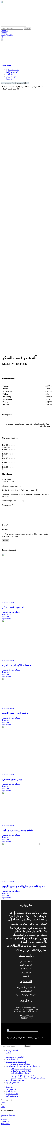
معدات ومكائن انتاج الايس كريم (23, 1075)
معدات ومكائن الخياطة (20, 1073)
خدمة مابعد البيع (26, 961)
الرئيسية (26, 976)
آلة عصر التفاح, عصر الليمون (15, 713)
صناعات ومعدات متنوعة (20, 1064)
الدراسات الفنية (26, 965)
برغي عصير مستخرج (12, 779)
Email (5, 529)
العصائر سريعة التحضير (32, 86)
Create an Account (8, 1115)
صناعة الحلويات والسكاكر (21, 1071)
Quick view (6, 619)
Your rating (7, 501)
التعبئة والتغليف (26, 991)
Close (3, 1102)
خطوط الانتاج (26, 969)
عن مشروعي (26, 972)
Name (5, 525)
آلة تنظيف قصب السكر (13, 607)
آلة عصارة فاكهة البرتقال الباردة (17, 665)
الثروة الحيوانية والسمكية (26, 995)
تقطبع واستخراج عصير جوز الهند (17, 830)
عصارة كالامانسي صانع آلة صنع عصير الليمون (23, 886)
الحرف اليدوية (15, 86)
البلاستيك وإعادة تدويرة (26, 987)
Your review (7, 505)
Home (4, 86)
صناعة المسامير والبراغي (21, 1069)
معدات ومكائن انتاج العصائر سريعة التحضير (28, 1078)
